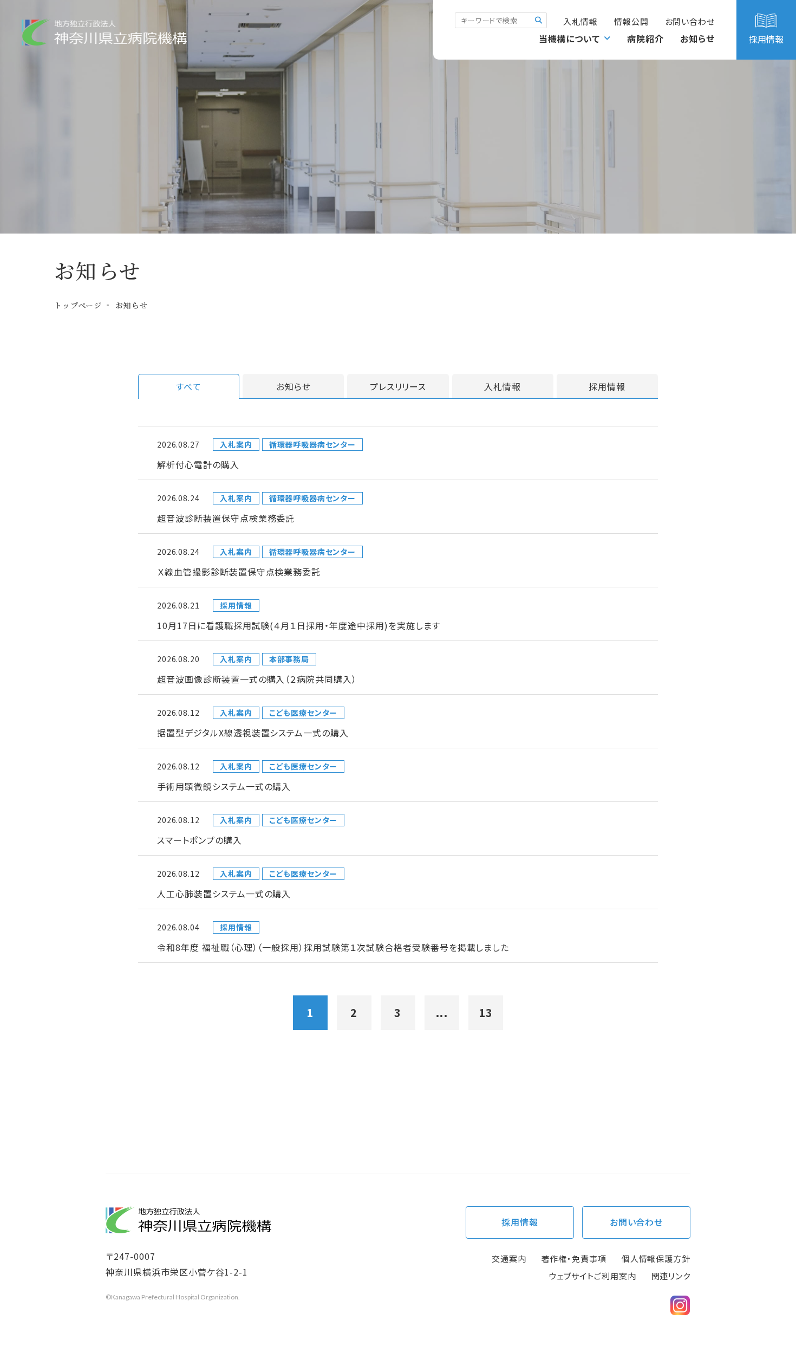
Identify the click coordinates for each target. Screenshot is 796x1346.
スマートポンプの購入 (199, 839)
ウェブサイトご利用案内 (592, 1276)
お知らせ (697, 38)
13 (486, 1012)
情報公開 (631, 21)
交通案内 (509, 1258)
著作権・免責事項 (573, 1258)
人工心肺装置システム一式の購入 (224, 893)
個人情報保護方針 (656, 1258)
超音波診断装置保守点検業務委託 (226, 518)
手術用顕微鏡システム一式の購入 (224, 786)
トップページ (78, 305)
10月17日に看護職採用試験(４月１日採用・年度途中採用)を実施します (298, 625)
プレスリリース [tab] (398, 386)
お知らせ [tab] (293, 386)
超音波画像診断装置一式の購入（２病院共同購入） (257, 678)
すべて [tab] (188, 386)
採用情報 (519, 1221)
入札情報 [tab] (502, 386)
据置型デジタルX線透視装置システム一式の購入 (253, 732)
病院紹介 (645, 38)
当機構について (570, 38)
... (442, 1012)
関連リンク (671, 1276)
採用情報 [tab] (607, 386)
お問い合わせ (690, 21)
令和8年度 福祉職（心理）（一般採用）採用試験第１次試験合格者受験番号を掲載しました (333, 947)
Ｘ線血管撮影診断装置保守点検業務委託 (239, 571)
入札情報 (580, 21)
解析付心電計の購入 (198, 464)
